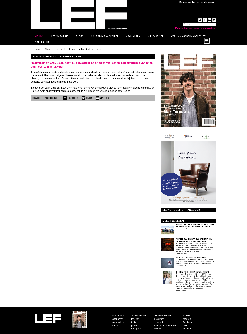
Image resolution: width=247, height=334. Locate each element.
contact (116, 325)
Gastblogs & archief (104, 36)
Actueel (61, 49)
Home (38, 49)
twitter (186, 325)
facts (133, 322)
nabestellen (118, 322)
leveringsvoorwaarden (165, 325)
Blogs (80, 36)
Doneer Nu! (42, 42)
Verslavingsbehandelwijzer (189, 36)
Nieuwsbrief (155, 36)
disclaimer (159, 319)
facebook (187, 322)
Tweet (88, 97)
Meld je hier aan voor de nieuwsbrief (195, 28)
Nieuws (49, 49)
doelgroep (136, 328)
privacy (157, 328)
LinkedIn (104, 97)
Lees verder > (181, 229)
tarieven (135, 319)
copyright (158, 322)
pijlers (134, 325)
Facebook (72, 97)
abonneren (117, 319)
